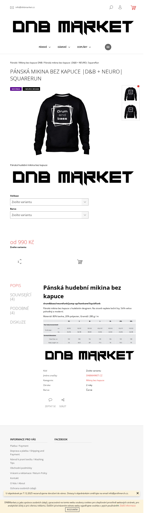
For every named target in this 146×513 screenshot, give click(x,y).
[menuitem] (44, 47)
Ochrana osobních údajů (23, 488)
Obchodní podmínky (21, 468)
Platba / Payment (19, 445)
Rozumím (72, 509)
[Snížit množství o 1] (20, 263)
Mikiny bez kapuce (95, 380)
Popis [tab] (15, 285)
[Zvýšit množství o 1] (20, 260)
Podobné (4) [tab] (19, 310)
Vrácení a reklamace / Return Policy (28, 473)
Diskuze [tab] (18, 322)
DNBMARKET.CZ (94, 375)
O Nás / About (17, 483)
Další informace (128, 505)
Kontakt (14, 478)
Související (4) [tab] (20, 297)
